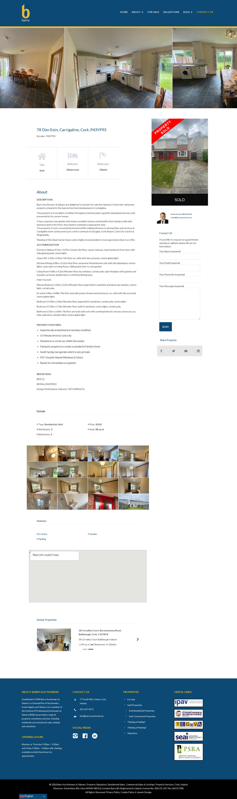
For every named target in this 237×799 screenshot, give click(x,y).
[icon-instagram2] (76, 736)
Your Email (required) (169, 263)
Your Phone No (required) (172, 274)
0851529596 (187, 214)
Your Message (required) (171, 286)
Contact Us (205, 12)
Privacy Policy (113, 792)
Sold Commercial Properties (142, 716)
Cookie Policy (127, 792)
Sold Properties (134, 705)
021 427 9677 (87, 709)
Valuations (171, 12)
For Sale (153, 12)
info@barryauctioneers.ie (92, 716)
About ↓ (138, 12)
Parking (42, 539)
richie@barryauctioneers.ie (181, 217)
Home (124, 12)
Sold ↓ (188, 12)
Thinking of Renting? (136, 727)
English (28, 796)
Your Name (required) (170, 251)
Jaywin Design (144, 792)
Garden (93, 534)
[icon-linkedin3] (95, 736)
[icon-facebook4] (85, 736)
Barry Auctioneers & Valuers (71, 784)
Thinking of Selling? (136, 722)
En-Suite (42, 534)
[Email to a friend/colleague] (186, 351)
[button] (38, 639)
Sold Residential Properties (141, 710)
